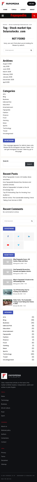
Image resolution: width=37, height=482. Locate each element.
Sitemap (4, 464)
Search (5, 161)
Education (6, 105)
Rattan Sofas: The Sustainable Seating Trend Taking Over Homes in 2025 (23, 301)
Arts (4, 94)
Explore (31, 3)
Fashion (5, 112)
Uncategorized (8, 134)
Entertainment (8, 107)
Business (6, 99)
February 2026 (8, 74)
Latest (23, 9)
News (5, 123)
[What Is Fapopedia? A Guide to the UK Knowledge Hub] (7, 282)
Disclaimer (4, 460)
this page (18, 151)
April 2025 (6, 82)
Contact (3, 442)
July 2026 (6, 66)
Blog (4, 97)
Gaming (5, 120)
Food (4, 118)
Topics (13, 9)
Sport (3, 416)
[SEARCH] (32, 221)
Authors (3, 434)
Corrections (5, 438)
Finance (5, 115)
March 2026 (7, 72)
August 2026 (7, 64)
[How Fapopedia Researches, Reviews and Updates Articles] (7, 272)
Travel (5, 131)
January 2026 (7, 77)
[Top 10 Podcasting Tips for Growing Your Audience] (7, 292)
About (32, 9)
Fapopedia (18, 15)
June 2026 (6, 69)
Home (5, 9)
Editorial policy (6, 430)
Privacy (3, 452)
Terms (3, 456)
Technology (7, 128)
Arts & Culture (5, 408)
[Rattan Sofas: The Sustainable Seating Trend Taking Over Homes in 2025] (7, 302)
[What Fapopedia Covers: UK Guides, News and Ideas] (7, 262)
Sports (5, 126)
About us (4, 426)
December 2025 (8, 80)
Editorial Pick (7, 102)
